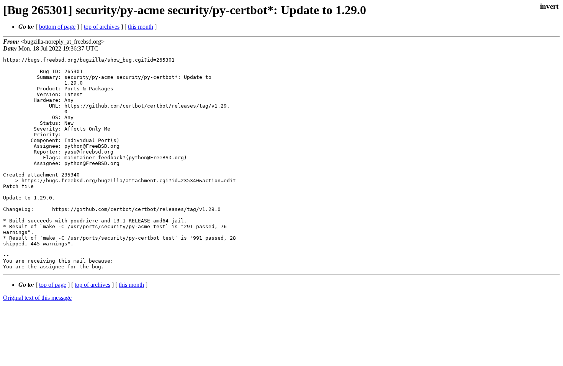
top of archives (101, 26)
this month (140, 26)
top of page (52, 284)
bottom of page (57, 26)
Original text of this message (37, 297)
